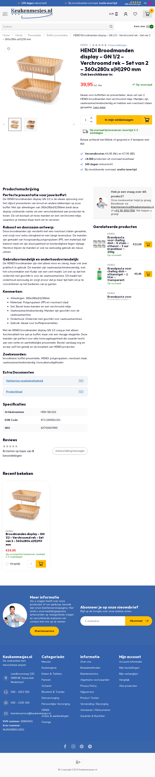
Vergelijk (15, 563)
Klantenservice (44, 631)
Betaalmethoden (90, 668)
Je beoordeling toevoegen (70, 451)
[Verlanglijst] (135, 14)
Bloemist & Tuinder (53, 692)
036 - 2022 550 (20, 692)
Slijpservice (87, 692)
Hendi (19, 35)
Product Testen (89, 698)
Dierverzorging (50, 698)
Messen (46, 662)
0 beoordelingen (117, 45)
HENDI (84, 45)
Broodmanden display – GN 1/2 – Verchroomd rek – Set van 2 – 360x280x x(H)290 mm (25, 539)
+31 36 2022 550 (124, 210)
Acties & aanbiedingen (55, 716)
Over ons (85, 662)
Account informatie (130, 662)
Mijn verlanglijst (128, 674)
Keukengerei (49, 668)
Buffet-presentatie (57, 35)
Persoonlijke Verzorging (56, 704)
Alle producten (128, 686)
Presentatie (34, 35)
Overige (46, 722)
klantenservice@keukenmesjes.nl (132, 207)
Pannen (46, 680)
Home (6, 35)
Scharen (47, 686)
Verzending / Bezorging (94, 704)
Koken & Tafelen (52, 674)
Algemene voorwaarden (94, 680)
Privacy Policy (88, 686)
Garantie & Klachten (92, 716)
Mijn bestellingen (129, 668)
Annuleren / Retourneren (95, 710)
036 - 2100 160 (20, 702)
